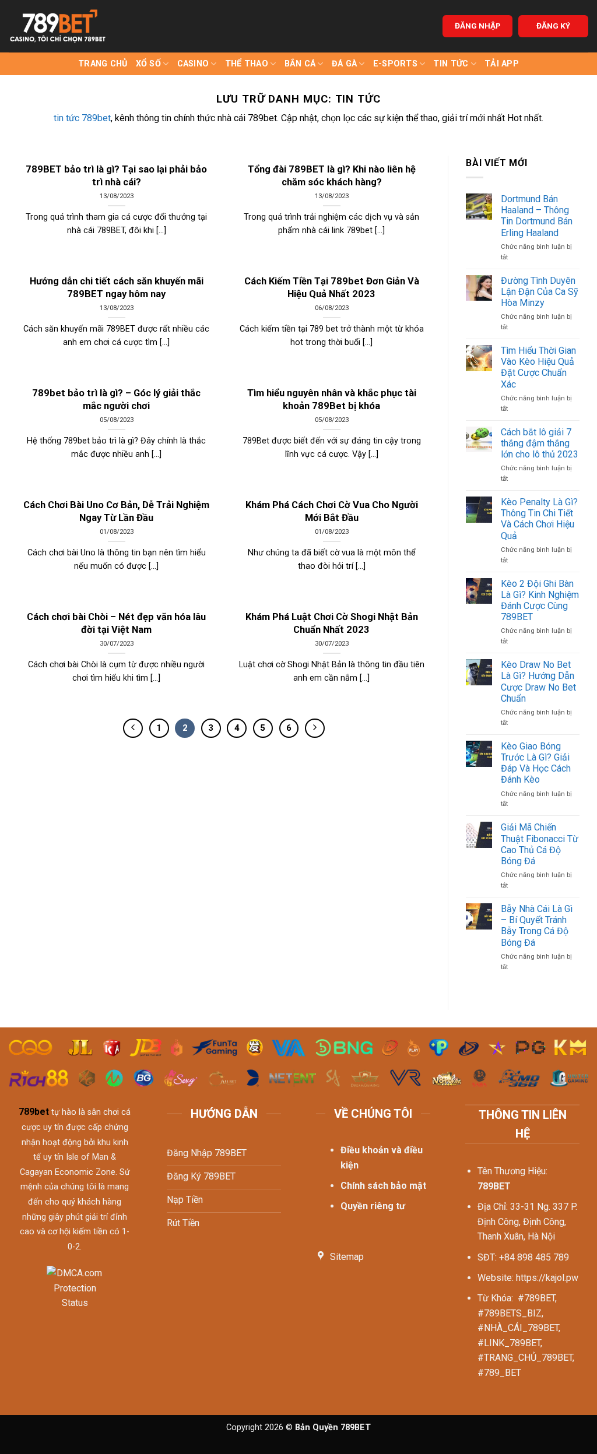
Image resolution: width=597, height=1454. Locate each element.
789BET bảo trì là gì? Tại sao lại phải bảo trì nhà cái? (116, 176)
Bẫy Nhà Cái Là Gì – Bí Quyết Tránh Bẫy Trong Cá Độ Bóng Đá (537, 925)
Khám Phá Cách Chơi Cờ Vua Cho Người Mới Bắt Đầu (331, 511)
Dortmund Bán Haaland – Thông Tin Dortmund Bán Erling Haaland (537, 215)
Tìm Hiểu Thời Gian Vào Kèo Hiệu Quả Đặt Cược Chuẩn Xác (538, 367)
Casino (193, 64)
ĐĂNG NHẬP (478, 25)
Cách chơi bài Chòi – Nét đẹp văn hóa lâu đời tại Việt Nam (116, 623)
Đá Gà (344, 64)
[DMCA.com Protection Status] (75, 1295)
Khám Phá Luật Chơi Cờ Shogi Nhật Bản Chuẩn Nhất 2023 (331, 623)
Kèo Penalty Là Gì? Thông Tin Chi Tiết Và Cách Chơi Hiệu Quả (539, 519)
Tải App (501, 64)
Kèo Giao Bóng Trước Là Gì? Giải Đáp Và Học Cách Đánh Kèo (536, 763)
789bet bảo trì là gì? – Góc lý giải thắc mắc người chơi (116, 399)
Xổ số (148, 64)
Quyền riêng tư (372, 1206)
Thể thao (246, 64)
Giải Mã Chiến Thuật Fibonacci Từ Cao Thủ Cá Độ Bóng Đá (539, 844)
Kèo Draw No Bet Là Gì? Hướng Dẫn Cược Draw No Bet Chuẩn (538, 681)
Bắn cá (300, 64)
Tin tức (450, 64)
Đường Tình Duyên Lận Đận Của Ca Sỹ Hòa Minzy (539, 291)
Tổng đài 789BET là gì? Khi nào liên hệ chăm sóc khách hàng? (332, 176)
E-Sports (395, 64)
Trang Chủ (103, 64)
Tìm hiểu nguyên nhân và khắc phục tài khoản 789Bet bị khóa (331, 399)
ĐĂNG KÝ (553, 25)
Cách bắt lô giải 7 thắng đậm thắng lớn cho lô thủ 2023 (539, 443)
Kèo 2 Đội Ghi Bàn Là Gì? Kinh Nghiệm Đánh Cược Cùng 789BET (540, 600)
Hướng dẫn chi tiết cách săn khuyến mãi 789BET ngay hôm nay (116, 288)
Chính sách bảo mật (383, 1185)
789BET (494, 1186)
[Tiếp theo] (315, 728)
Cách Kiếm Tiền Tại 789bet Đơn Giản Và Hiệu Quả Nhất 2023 (331, 288)
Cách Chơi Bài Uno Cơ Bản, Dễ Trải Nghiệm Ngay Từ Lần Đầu (116, 511)
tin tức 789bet (82, 118)
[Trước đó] (133, 728)
